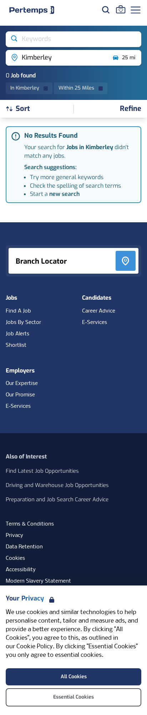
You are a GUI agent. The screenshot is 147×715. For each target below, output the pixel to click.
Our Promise (20, 395)
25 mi (128, 57)
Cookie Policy (34, 646)
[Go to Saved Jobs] (120, 9)
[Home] (31, 10)
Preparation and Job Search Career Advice (57, 499)
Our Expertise (22, 383)
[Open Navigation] (135, 10)
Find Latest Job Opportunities (42, 471)
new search (64, 194)
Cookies (15, 558)
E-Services (94, 322)
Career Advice (98, 311)
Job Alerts (17, 334)
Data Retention (24, 547)
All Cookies (74, 676)
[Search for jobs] (105, 9)
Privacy (14, 535)
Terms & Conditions (30, 524)
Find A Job (18, 311)
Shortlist (16, 345)
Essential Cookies (73, 697)
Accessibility (21, 570)
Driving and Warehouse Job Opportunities (57, 485)
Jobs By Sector (23, 322)
